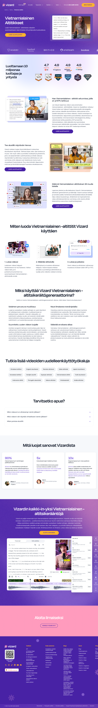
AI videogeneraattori (31, 657)
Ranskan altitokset (48, 369)
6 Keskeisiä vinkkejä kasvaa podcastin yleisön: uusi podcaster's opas (68, 693)
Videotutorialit (82, 653)
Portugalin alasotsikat (34, 380)
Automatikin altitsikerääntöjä (30, 660)
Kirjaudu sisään (73, 5)
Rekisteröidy (88, 5)
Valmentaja (48, 662)
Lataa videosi (65, 528)
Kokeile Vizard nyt (49, 625)
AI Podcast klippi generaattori (30, 652)
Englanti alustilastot (32, 369)
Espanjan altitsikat (46, 375)
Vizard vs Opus (82, 657)
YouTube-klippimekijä (31, 672)
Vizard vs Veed (82, 670)
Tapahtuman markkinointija (49, 657)
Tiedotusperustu (83, 651)
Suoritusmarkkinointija (51, 654)
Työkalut (28, 646)
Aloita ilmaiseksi (49, 532)
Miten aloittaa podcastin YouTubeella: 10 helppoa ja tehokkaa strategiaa (68, 660)
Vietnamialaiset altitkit (63, 375)
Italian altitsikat (63, 369)
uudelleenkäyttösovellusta (40, 521)
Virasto (47, 667)
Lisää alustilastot (15, 35)
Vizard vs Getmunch (81, 663)
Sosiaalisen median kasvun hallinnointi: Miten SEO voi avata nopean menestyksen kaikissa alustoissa (68, 685)
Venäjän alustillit (31, 375)
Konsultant (48, 665)
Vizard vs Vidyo (83, 660)
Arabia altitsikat (78, 380)
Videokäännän (30, 670)
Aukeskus (81, 655)
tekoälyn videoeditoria (23, 521)
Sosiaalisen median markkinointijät (50, 649)
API (27, 649)
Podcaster (48, 660)
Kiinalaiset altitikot (16, 369)
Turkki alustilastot (80, 375)
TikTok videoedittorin (31, 668)
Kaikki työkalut (29, 682)
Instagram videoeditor (32, 666)
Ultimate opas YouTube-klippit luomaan (67, 672)
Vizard (18, 518)
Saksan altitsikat (50, 380)
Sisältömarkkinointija (50, 652)
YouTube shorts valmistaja (30, 676)
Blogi (80, 649)
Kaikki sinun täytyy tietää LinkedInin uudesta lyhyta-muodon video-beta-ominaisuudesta (68, 652)
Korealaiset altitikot (15, 375)
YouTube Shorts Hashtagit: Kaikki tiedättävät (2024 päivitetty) (68, 667)
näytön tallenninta (57, 521)
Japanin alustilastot (79, 369)
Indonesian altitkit (18, 380)
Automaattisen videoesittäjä (30, 663)
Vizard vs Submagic (84, 668)
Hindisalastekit (64, 380)
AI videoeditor (29, 654)
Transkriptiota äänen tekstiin (31, 679)
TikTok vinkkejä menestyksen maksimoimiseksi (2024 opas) (67, 678)
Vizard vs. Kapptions (84, 665)
